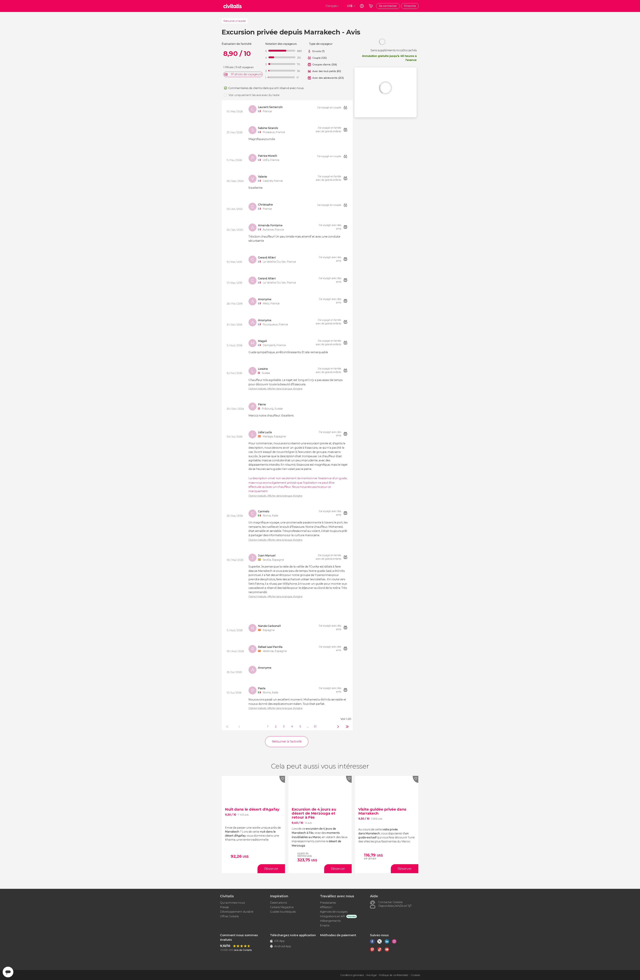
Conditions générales (352, 975)
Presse (224, 907)
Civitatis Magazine (282, 907)
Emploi (324, 925)
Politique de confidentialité (393, 975)
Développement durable (236, 911)
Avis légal (371, 975)
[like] (282, 779)
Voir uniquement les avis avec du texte (254, 95)
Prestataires (328, 902)
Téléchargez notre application (293, 935)
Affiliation (326, 907)
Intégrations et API (332, 916)
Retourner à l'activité (234, 20)
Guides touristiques (283, 911)
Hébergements (330, 920)
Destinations (278, 902)
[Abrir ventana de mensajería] (8, 972)
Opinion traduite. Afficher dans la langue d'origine (275, 389)
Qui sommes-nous (232, 902)
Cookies (415, 975)
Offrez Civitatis (229, 916)
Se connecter (388, 5)
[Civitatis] (232, 6)
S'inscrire (410, 5)
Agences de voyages (333, 911)
